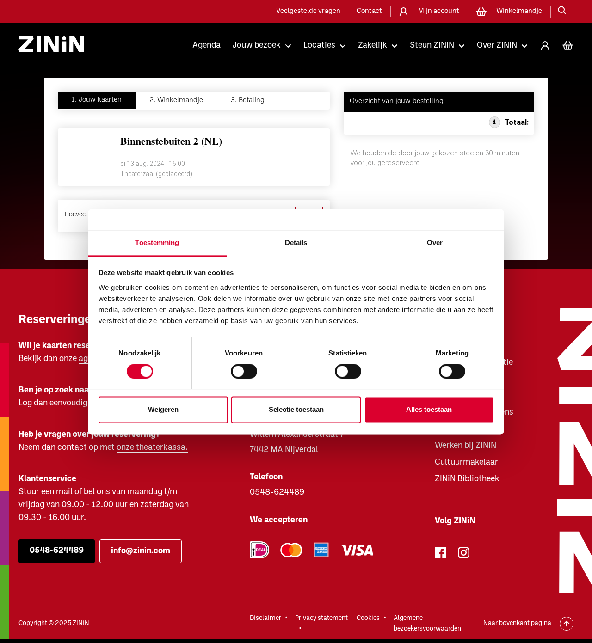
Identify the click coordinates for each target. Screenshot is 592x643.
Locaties (319, 45)
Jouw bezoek (256, 45)
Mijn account (438, 11)
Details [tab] (296, 242)
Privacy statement (321, 618)
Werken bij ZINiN (465, 445)
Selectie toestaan (296, 410)
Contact (369, 11)
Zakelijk (372, 45)
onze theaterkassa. (152, 447)
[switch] (244, 371)
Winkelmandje (519, 11)
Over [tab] (435, 242)
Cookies (368, 618)
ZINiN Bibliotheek (467, 479)
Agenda (206, 45)
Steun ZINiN (432, 45)
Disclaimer (265, 618)
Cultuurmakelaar (466, 462)
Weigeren (163, 410)
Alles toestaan (429, 410)
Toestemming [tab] (157, 242)
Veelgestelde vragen (308, 11)
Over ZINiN (497, 45)
